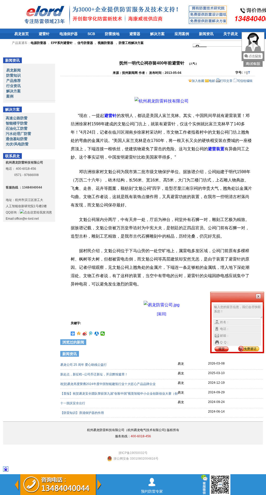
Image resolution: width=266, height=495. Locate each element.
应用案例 (182, 34)
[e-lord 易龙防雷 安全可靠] (31, 14)
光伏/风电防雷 (17, 144)
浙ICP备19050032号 (133, 453)
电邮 (212, 81)
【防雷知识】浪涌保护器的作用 (82, 413)
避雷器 (134, 34)
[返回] (161, 314)
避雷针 (44, 34)
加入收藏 (198, 81)
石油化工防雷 (17, 128)
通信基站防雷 (17, 139)
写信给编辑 (244, 81)
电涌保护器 (68, 34)
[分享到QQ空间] (79, 333)
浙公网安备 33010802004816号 (136, 458)
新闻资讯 (206, 34)
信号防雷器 (85, 43)
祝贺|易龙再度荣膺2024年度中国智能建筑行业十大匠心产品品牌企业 (108, 384)
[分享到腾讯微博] (91, 333)
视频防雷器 (105, 43)
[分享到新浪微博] (85, 333)
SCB (91, 34)
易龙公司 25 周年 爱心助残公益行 (84, 365)
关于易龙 (230, 34)
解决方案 (157, 34)
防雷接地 (112, 34)
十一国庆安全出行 (73, 403)
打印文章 (226, 81)
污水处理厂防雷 (18, 134)
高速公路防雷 (17, 118)
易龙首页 (21, 34)
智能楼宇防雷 (17, 123)
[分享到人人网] (97, 333)
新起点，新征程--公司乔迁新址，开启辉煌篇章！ (94, 374)
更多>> (254, 354)
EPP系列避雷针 (62, 43)
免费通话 (250, 349)
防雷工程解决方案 (131, 43)
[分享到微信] (103, 333)
